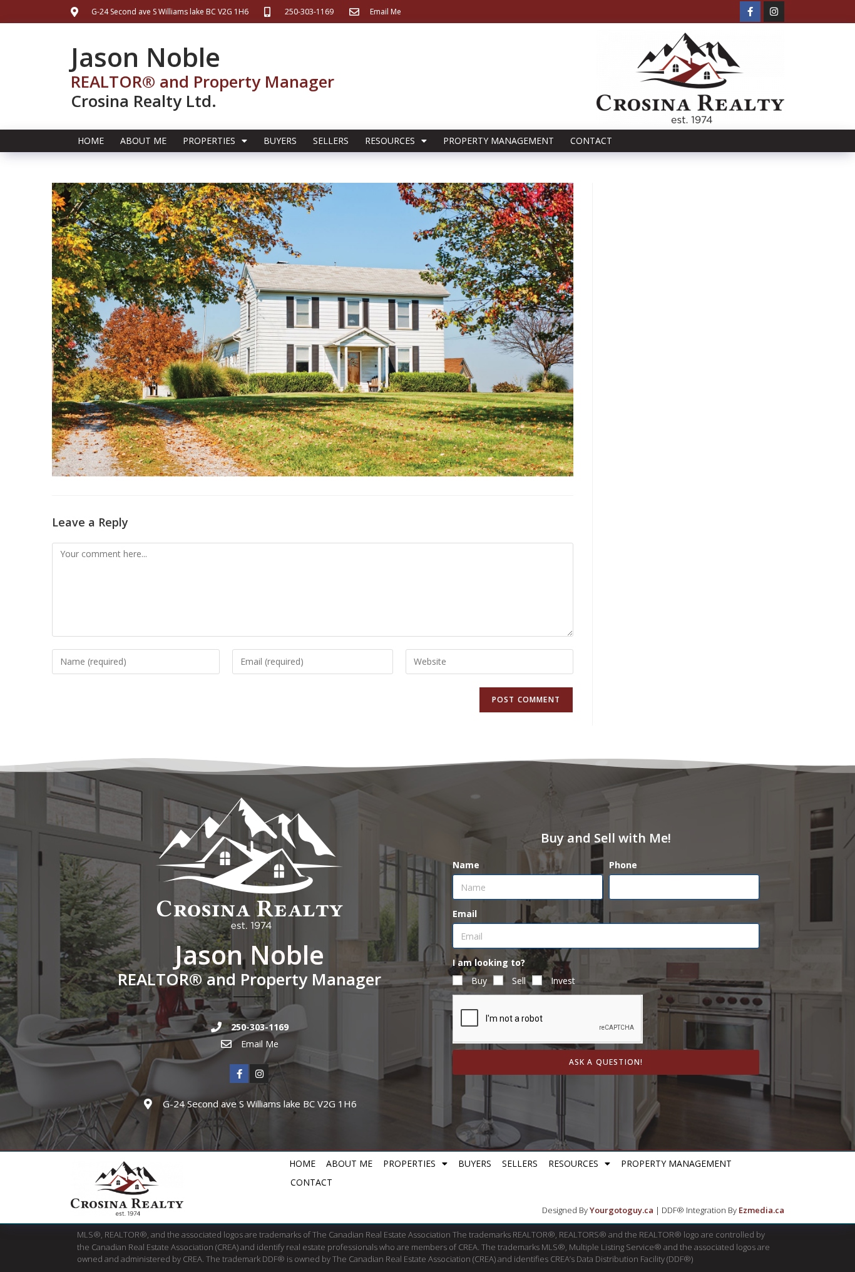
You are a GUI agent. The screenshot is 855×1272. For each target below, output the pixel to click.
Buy (479, 981)
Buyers (280, 140)
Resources (390, 140)
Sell (519, 981)
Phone (623, 865)
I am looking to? (489, 962)
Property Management (498, 140)
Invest (563, 981)
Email (465, 914)
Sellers (331, 140)
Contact (591, 140)
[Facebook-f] (750, 11)
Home (91, 140)
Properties (209, 140)
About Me (143, 140)
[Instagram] (774, 11)
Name (466, 865)
